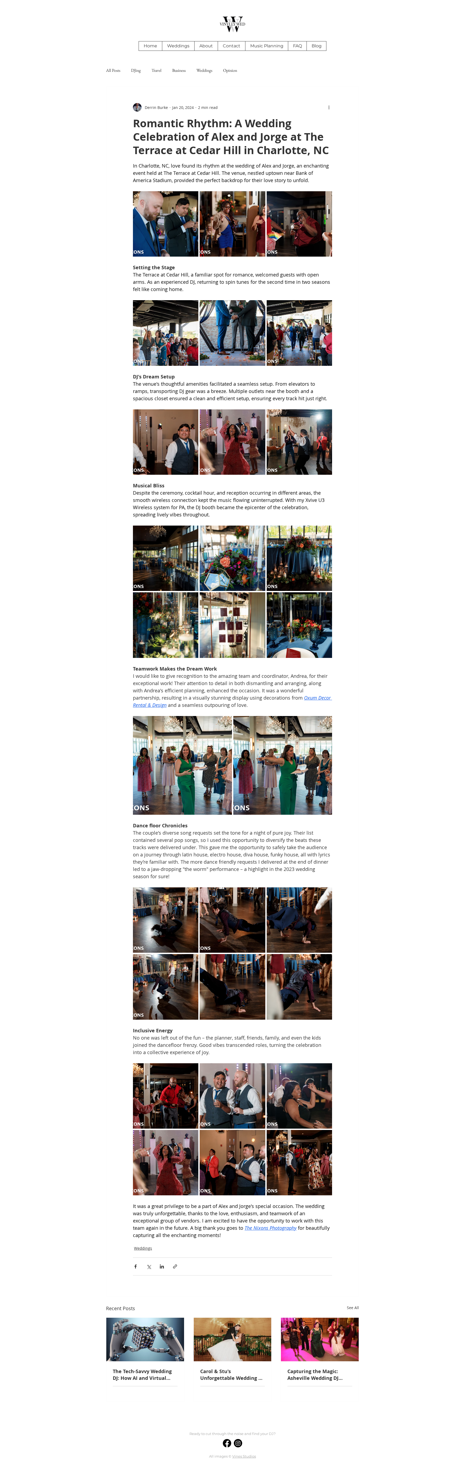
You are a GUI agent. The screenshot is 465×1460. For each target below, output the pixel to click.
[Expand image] (191, 198)
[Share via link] (175, 1266)
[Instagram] (238, 1443)
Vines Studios (244, 1456)
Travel (156, 70)
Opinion (230, 70)
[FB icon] (227, 1443)
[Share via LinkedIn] (161, 1266)
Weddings (204, 70)
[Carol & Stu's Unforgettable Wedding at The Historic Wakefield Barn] (233, 1339)
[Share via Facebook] (135, 1266)
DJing (136, 70)
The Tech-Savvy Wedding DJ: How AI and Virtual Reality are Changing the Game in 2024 (143, 1374)
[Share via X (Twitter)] (148, 1266)
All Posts (113, 70)
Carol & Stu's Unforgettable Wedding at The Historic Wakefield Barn (231, 1374)
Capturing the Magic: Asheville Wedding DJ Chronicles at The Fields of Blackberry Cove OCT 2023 (319, 1374)
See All (353, 1307)
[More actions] (329, 107)
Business (179, 70)
